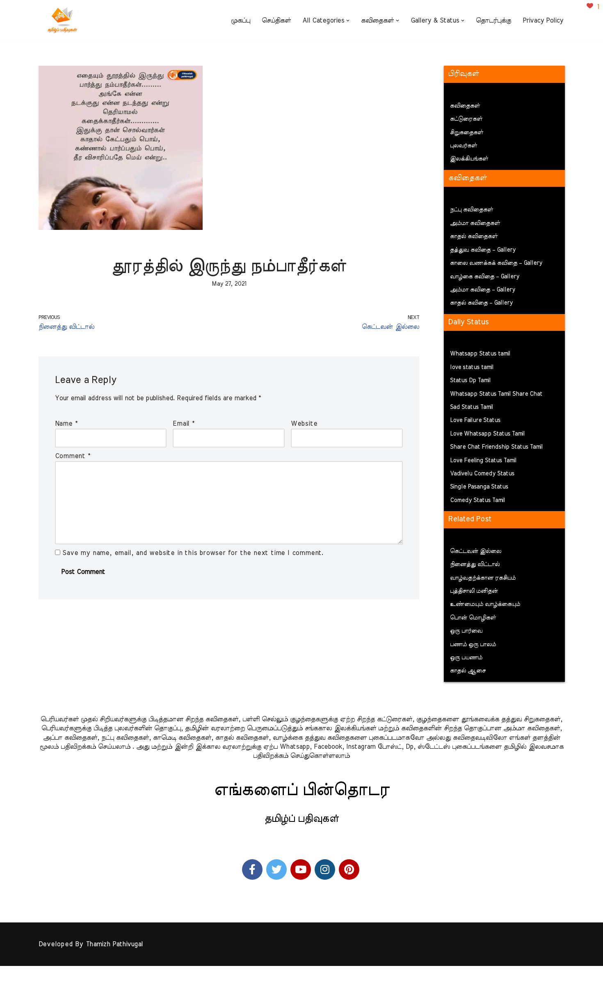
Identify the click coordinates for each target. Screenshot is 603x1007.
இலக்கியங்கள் (469, 159)
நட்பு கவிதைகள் (471, 210)
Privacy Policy (543, 20)
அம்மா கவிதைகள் (475, 223)
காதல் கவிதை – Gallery (481, 303)
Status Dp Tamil (470, 380)
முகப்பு (240, 20)
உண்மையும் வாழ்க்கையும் (485, 604)
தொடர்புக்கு (493, 20)
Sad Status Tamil (471, 407)
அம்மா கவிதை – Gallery (482, 290)
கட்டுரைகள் (466, 119)
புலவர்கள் (463, 146)
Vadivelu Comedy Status (482, 474)
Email (183, 423)
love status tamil (471, 367)
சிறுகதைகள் (466, 132)
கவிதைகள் (465, 106)
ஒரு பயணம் (466, 658)
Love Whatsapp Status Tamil (487, 434)
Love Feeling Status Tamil (483, 460)
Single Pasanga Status (479, 487)
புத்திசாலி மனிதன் (474, 591)
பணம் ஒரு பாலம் (473, 644)
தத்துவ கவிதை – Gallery (483, 250)
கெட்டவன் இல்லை (475, 551)
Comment (72, 456)
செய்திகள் (276, 20)
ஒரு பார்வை (466, 631)
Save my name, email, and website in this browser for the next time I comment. (193, 553)
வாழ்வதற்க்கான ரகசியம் (483, 578)
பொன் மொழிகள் (473, 618)
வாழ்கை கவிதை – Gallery (484, 277)
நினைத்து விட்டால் (475, 564)
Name (66, 423)
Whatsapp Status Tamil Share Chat (496, 394)
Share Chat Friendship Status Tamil (496, 447)
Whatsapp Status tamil (480, 354)
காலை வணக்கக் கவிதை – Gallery (496, 263)
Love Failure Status (475, 420)
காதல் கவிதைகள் (474, 236)
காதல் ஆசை (468, 671)
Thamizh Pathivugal (114, 944)
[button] (347, 20)
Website (304, 423)
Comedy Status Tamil (477, 500)
